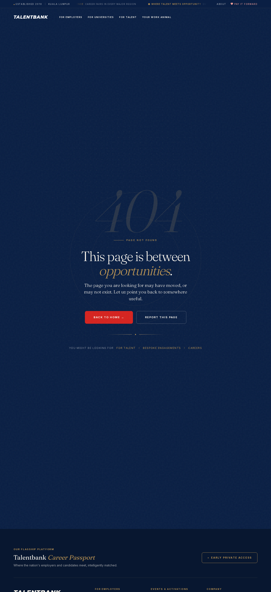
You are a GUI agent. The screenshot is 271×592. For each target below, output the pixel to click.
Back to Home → (109, 317)
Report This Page (161, 317)
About (221, 4)
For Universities (101, 17)
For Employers (70, 17)
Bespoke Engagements (162, 348)
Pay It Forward (245, 4)
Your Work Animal (156, 17)
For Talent (128, 17)
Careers (195, 348)
